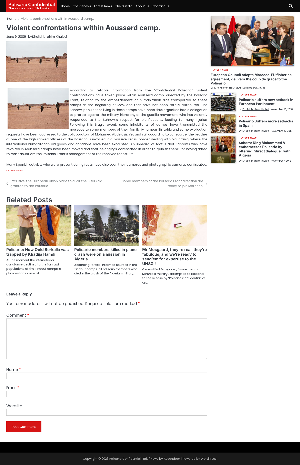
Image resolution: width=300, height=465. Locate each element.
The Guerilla (123, 6)
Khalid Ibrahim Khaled (49, 36)
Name (13, 369)
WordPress (209, 459)
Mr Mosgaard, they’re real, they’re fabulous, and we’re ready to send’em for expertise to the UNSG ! (174, 256)
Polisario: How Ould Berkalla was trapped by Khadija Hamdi (37, 252)
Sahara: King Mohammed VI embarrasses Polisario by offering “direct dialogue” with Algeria (265, 149)
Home (65, 6)
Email (12, 388)
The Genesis (82, 6)
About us (142, 6)
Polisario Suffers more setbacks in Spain (266, 123)
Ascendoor (172, 459)
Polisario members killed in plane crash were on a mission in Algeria (105, 254)
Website (14, 406)
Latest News (103, 6)
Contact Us (160, 6)
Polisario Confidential (31, 4)
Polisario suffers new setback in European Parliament (266, 102)
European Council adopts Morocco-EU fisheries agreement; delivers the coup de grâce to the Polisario (251, 79)
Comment (17, 315)
